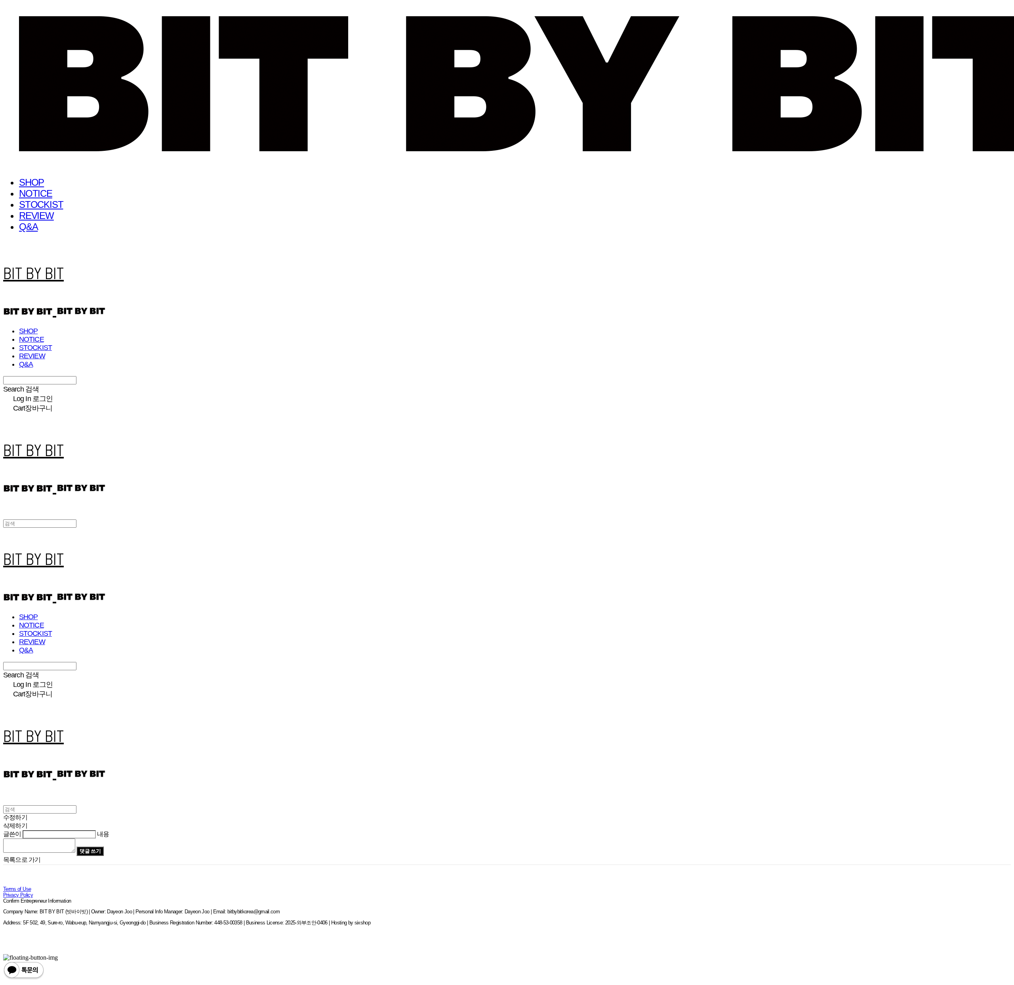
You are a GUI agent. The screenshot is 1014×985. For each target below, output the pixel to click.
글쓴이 (12, 834)
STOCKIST (41, 204)
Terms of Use (17, 889)
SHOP (31, 182)
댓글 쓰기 (90, 851)
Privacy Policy (18, 895)
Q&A (28, 226)
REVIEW (36, 215)
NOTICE (35, 193)
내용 (103, 834)
